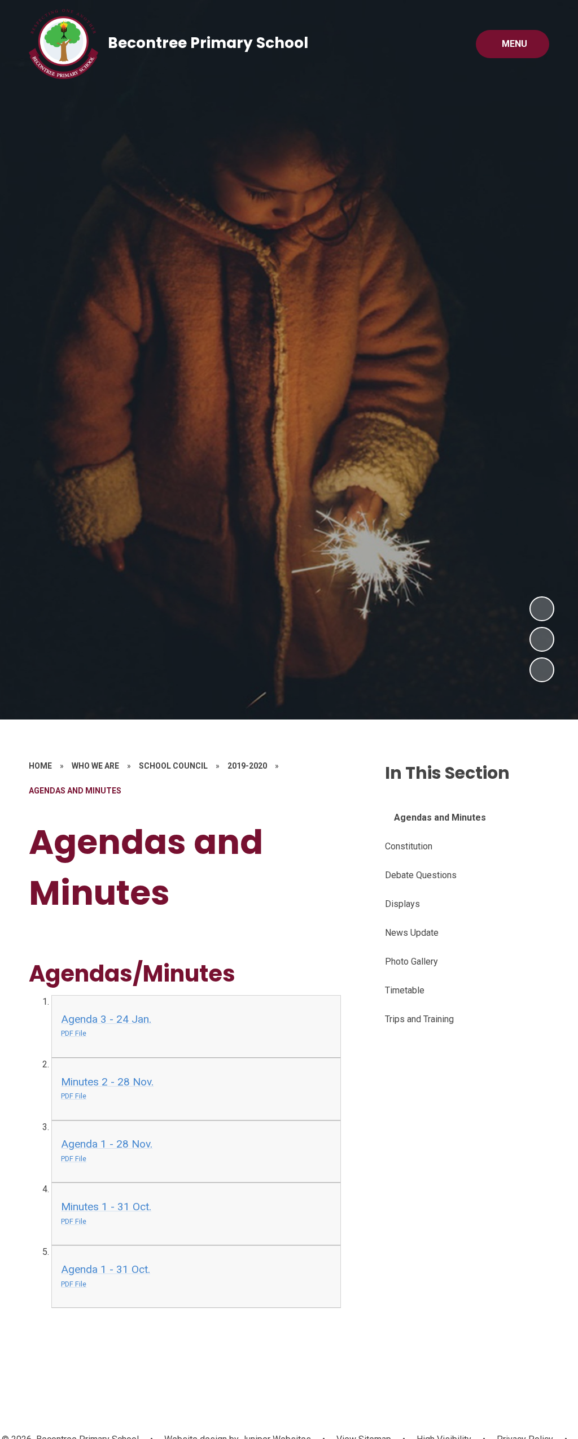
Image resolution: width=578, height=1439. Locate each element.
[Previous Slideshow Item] (541, 639)
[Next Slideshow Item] (541, 608)
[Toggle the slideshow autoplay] (541, 669)
